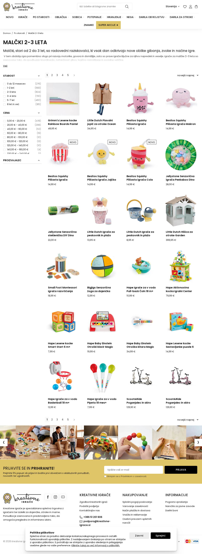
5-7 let (11, 100)
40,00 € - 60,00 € (17, 129)
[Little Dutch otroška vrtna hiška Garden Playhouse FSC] (180, 210)
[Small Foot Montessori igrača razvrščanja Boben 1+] (62, 266)
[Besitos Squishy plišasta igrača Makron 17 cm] (180, 99)
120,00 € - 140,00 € (17, 145)
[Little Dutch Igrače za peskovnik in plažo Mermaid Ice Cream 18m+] (102, 210)
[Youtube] (63, 497)
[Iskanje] (127, 6)
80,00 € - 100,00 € (17, 137)
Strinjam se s (113, 476)
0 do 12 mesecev (16, 83)
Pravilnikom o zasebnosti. (134, 476)
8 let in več (13, 104)
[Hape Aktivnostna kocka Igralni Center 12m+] (180, 266)
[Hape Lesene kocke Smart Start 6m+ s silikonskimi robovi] (62, 321)
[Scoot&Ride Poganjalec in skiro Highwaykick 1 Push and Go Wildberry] (180, 377)
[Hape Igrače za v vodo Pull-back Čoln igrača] (141, 266)
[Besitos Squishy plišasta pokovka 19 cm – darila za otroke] (62, 154)
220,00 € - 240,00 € (18, 153)
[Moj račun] (190, 6)
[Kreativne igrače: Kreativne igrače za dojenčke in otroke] (19, 7)
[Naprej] (74, 75)
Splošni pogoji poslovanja (137, 502)
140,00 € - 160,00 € (17, 149)
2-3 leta (11, 92)
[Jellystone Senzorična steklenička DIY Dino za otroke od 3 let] (62, 210)
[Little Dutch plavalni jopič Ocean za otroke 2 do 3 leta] (102, 99)
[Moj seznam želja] (184, 6)
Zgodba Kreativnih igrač (93, 502)
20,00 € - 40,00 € (17, 124)
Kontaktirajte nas (90, 510)
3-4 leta (11, 96)
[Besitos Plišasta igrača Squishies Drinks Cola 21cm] (141, 154)
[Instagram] (55, 497)
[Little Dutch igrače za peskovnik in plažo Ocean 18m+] (141, 210)
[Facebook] (48, 497)
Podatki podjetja (89, 506)
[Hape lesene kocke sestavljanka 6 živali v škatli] (180, 321)
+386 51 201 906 (92, 517)
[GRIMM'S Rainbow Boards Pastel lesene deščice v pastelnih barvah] (62, 99)
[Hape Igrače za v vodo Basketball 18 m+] (62, 377)
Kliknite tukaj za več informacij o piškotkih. (95, 545)
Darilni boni (171, 510)
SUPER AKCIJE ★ (108, 25)
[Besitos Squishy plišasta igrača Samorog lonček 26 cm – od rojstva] (141, 99)
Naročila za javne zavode (180, 506)
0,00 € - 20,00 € (16, 120)
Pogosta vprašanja (176, 502)
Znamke (89, 25)
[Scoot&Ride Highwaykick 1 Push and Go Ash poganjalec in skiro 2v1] (141, 377)
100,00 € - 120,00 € (17, 141)
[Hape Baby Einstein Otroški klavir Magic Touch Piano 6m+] (102, 321)
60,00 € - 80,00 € (17, 133)
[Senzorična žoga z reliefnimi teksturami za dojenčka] (102, 266)
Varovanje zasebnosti (135, 506)
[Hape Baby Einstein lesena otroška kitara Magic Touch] (141, 321)
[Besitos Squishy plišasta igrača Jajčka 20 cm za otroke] (102, 154)
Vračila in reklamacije (134, 514)
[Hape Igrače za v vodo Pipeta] (102, 377)
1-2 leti (10, 87)
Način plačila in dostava (136, 510)
